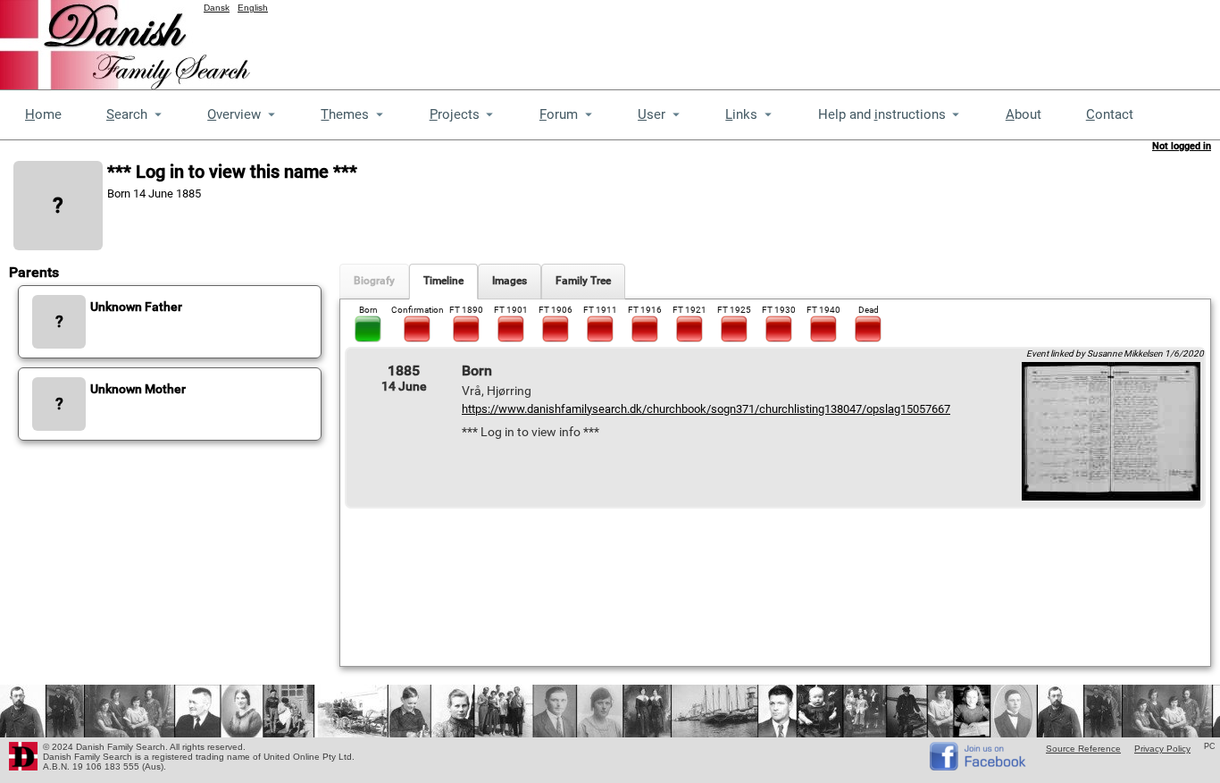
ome (43, 114)
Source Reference (1083, 749)
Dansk (217, 8)
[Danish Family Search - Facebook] (979, 766)
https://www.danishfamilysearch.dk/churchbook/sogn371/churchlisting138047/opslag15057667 (706, 409)
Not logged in (1181, 146)
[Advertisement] (895, 40)
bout (1023, 114)
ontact (1109, 114)
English (253, 8)
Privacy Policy (1162, 749)
